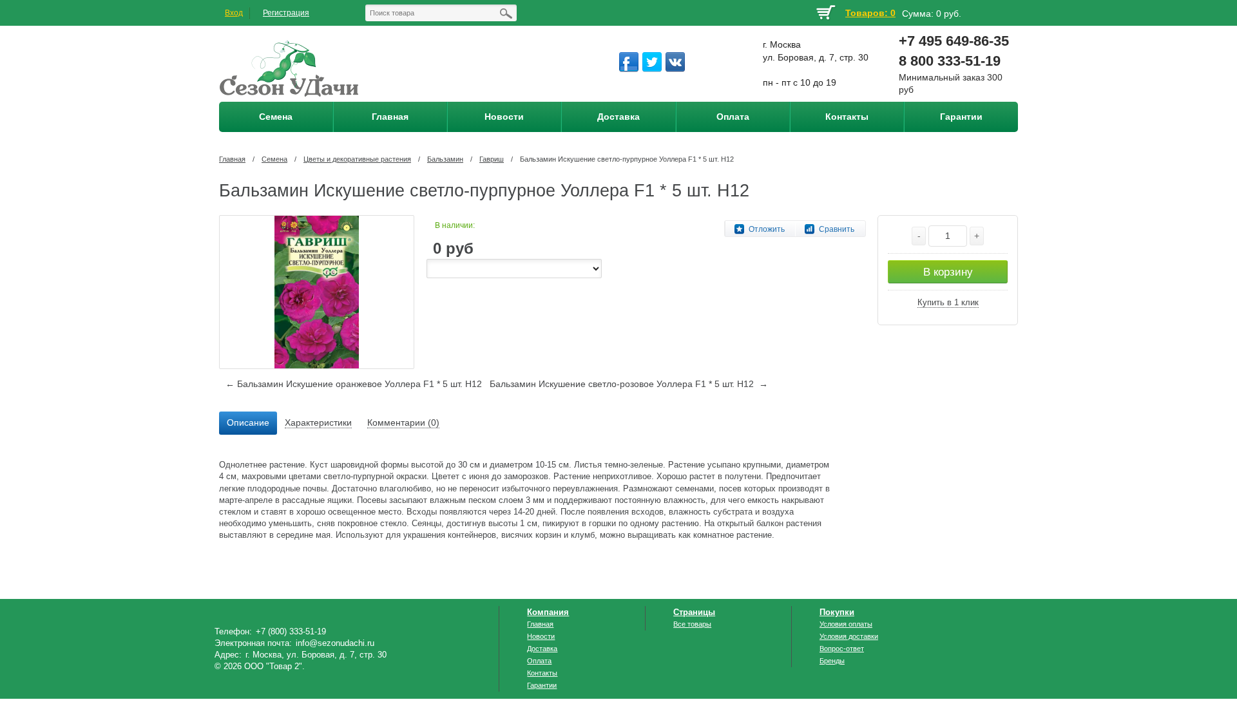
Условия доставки (849, 636)
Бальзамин (445, 159)
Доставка (542, 648)
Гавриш (491, 159)
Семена (274, 159)
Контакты (542, 673)
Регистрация (286, 12)
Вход (234, 12)
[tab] (248, 423)
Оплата (539, 661)
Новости (541, 636)
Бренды (832, 661)
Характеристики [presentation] (318, 422)
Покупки (837, 612)
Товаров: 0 (870, 13)
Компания (548, 612)
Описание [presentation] (248, 422)
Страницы (694, 612)
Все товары (692, 624)
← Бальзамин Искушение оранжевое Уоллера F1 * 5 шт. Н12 (353, 384)
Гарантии (542, 685)
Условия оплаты (846, 624)
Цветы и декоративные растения (357, 159)
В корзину (948, 272)
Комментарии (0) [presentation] (403, 422)
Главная (232, 159)
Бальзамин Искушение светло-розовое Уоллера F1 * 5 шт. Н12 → (629, 384)
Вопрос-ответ (842, 648)
